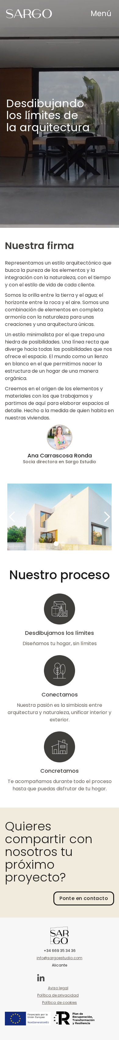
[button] (101, 14)
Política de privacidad (58, 995)
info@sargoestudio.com (59, 957)
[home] (29, 13)
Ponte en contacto (84, 898)
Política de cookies (59, 1002)
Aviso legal (58, 987)
